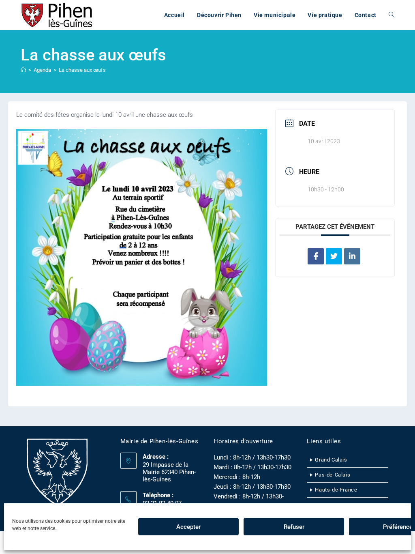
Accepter (188, 526)
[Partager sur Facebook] (316, 256)
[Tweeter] (334, 256)
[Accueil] (23, 70)
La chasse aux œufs (82, 70)
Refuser (294, 526)
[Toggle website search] (391, 15)
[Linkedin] (352, 256)
